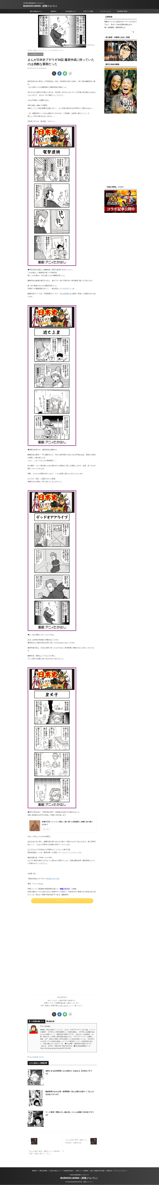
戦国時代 (53, 11)
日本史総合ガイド (70, 11)
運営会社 (109, 1170)
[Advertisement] (62, 923)
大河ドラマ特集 (88, 11)
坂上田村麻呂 (65, 294)
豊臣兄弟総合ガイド (36, 11)
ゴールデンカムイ (105, 11)
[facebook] (59, 73)
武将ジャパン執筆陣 (82, 1170)
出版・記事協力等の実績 (97, 1170)
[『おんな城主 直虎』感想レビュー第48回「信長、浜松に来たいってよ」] (45, 1141)
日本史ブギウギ (52, 879)
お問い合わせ (63, 1005)
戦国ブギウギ (65, 889)
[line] (65, 73)
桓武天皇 (31, 841)
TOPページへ (61, 901)
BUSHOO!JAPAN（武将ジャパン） (40, 6)
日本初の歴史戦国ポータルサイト (79, 1175)
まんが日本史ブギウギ (37, 1057)
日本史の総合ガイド (55, 1170)
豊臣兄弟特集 (43, 1170)
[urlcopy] (70, 73)
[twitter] (54, 73)
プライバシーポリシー (120, 1170)
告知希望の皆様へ (122, 11)
